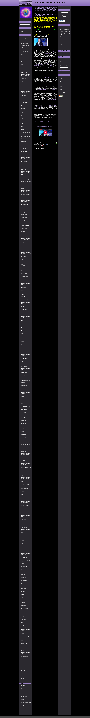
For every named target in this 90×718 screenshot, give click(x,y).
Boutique (22, 118)
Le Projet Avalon (23, 388)
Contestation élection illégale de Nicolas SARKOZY (26, 174)
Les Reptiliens (22, 440)
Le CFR (22, 369)
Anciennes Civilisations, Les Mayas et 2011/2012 (25, 61)
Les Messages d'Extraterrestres (25, 426)
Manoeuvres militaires (23, 470)
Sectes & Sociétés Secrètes (24, 608)
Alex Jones (22, 54)
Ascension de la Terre (23, 78)
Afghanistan (22, 47)
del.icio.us (36, 144)
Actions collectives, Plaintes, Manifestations (24, 43)
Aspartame (22, 83)
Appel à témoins (23, 69)
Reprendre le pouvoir (23, 588)
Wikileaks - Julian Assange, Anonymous (26, 676)
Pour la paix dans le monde (24, 557)
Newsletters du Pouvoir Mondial (25, 497)
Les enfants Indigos (23, 417)
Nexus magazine (23, 699)
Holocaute (22, 284)
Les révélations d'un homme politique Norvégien (25, 442)
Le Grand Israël (23, 382)
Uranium (22, 648)
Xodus (21, 710)
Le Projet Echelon (23, 393)
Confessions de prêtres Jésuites (25, 166)
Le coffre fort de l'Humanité (24, 377)
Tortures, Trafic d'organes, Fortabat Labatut (25, 637)
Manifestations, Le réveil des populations (26, 467)
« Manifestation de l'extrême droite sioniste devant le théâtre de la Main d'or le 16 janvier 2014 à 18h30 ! (45, 8)
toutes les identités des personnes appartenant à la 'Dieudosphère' (45, 65)
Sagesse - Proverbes (23, 600)
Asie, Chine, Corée (23, 81)
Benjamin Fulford (23, 108)
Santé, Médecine (23, 602)
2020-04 (61, 89)
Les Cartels (22, 414)
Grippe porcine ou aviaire (24, 273)
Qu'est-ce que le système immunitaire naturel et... (64, 42)
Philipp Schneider (23, 549)
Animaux (22, 64)
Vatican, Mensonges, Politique (24, 656)
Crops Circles (22, 188)
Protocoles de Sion (23, 574)
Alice (21, 688)
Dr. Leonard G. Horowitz (24, 217)
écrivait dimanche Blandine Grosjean (45, 77)
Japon (21, 314)
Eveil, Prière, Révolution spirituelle (25, 239)
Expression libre (23, 245)
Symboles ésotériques (23, 625)
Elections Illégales (23, 220)
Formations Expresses (23, 250)
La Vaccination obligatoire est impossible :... (65, 31)
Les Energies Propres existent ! (25, 415)
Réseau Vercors (23, 591)
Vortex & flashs (22, 673)
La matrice (22, 344)
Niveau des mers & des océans (25, 508)
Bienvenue (22, 31)
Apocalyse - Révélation (24, 67)
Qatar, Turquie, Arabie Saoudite (25, 577)
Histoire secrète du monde (24, 279)
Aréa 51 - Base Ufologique (24, 72)
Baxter (21, 105)
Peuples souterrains (23, 546)
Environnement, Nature (24, 228)
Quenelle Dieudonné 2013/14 (41, 143)
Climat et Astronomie (23, 148)
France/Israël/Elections (24, 256)
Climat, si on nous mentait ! (24, 151)
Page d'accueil (53, 8)
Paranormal (22, 540)
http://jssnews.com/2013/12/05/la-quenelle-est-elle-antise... (43, 121)
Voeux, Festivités (23, 670)
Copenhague (22, 177)
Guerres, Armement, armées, (24, 276)
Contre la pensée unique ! (24, 696)
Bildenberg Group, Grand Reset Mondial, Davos (26, 110)
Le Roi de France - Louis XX (24, 400)
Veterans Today (23, 661)
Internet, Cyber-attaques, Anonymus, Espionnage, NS (25, 296)
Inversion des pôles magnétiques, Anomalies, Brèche (25, 300)
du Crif (40, 107)
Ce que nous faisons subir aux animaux (26, 132)
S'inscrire (65, 13)
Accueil (21, 41)
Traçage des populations (24, 638)
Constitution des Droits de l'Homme (25, 172)
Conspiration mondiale (23, 169)
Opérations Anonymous (24, 527)
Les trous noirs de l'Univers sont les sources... (64, 29)
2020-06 (61, 86)
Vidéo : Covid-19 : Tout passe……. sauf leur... (65, 36)
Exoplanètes (22, 242)
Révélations (22, 594)
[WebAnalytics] (61, 99)
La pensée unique (23, 347)
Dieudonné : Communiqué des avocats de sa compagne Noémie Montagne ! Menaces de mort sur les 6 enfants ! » (45, 10)
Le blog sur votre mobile (24, 366)
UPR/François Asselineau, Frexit (25, 647)
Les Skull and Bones (23, 448)
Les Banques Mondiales (24, 412)
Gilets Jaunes (22, 267)
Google (21, 270)
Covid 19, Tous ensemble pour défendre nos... (65, 38)
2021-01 (61, 81)
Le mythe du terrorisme (24, 385)
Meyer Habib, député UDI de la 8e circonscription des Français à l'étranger (45, 106)
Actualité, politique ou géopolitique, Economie (25, 45)
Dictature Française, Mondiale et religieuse (25, 212)
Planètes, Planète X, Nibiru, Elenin (25, 551)
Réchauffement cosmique (24, 580)
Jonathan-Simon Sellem (53, 59)
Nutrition (22, 516)
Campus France (23, 126)
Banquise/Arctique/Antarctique (24, 102)
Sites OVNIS (22, 616)
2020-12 (61, 83)
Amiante (22, 59)
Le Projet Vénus (23, 396)
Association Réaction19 (24, 84)
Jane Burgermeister (23, 312)
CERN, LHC (22, 138)
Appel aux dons (23, 70)
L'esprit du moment (23, 323)
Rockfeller (22, 597)
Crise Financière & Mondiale (24, 186)
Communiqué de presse (24, 161)
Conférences (22, 164)
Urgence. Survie (23, 650)
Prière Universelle (23, 569)
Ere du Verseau (23, 231)
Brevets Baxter (22, 121)
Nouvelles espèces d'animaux (24, 513)
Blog (21, 115)
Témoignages (22, 630)
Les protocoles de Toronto (24, 437)
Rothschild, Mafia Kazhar (24, 599)
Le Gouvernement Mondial (24, 378)
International (22, 294)
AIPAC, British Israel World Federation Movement (25, 49)
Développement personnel (24, 210)
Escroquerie (22, 234)
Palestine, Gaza (23, 537)
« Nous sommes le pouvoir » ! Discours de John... (65, 44)
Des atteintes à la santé (24, 207)
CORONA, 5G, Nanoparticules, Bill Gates (25, 179)
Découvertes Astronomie (24, 201)
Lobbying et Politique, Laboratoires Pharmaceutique (25, 461)
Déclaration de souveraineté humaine (25, 196)
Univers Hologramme (23, 645)
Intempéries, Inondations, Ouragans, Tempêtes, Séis (25, 292)
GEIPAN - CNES (23, 262)
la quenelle (50, 50)
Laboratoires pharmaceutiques (24, 361)
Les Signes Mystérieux (23, 446)
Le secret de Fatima (23, 401)
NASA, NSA (22, 491)
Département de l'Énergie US (24, 204)
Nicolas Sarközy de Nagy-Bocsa (25, 505)
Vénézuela (22, 659)
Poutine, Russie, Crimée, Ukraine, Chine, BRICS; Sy (26, 561)
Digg (44, 144)
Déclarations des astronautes (24, 198)
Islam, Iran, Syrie (23, 303)
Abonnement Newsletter (24, 40)
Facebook (48, 144)
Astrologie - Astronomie (24, 92)
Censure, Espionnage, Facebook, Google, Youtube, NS (25, 134)
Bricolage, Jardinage (23, 123)
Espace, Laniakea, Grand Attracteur (25, 236)
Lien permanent (54, 143)
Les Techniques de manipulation (25, 454)
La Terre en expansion (23, 355)
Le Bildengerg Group (23, 364)
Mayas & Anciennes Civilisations (25, 473)
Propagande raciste (23, 572)
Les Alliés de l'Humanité (24, 409)
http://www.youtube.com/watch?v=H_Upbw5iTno (45, 126)
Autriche (22, 98)
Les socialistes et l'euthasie (24, 449)
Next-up (22, 499)
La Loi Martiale (22, 341)
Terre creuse (22, 633)
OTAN (21, 530)
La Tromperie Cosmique (24, 358)
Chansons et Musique (23, 141)
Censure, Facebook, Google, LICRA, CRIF (25, 136)
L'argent (22, 320)
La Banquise (22, 333)
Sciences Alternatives (23, 605)
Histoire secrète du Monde (24, 281)
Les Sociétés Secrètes (23, 451)
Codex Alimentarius (23, 154)
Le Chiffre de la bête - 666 (24, 372)
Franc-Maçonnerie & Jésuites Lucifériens (26, 253)
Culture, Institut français (24, 191)
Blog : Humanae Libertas (24, 691)
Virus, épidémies (23, 667)
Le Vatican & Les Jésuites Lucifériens (25, 406)
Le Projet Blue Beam (23, 390)
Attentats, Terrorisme (23, 95)
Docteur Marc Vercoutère (24, 214)
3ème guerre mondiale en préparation (25, 38)
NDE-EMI (22, 494)
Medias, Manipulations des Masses (25, 478)
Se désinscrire (65, 15)
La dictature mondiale (23, 336)
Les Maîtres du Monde (23, 423)
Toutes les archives (62, 92)
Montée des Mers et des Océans (25, 488)
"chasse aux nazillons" (48, 53)
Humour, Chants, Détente (24, 287)
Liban (21, 457)
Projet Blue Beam (23, 571)
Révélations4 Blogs (23, 707)
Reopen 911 (22, 705)
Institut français (23, 290)
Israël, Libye (22, 306)
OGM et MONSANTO (23, 519)
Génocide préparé (24, 265)
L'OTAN (22, 330)
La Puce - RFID (23, 350)
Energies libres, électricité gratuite (25, 225)
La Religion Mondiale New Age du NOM (26, 352)
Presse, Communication (24, 566)
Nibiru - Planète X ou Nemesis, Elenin (25, 502)
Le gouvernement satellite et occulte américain (25, 380)
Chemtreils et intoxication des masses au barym (26, 145)
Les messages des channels (24, 428)
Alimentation (22, 57)
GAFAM (22, 259)
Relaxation (22, 583)
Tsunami (22, 640)
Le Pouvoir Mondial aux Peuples (49, 2)
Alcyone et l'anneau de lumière (24, 51)
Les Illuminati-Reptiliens (24, 420)
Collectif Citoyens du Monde (24, 694)
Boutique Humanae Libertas (24, 693)
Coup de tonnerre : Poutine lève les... (64, 40)
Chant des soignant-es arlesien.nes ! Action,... (64, 46)
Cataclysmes (22, 129)
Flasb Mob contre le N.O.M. (24, 248)
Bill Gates (22, 112)
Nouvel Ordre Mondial (23, 511)
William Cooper (22, 678)
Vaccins (22, 653)
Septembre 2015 (23, 611)
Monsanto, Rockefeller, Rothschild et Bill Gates (26, 485)
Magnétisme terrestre (23, 464)
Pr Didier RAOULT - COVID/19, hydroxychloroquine (25, 563)
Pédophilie (22, 543)
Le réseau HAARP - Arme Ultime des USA (25, 398)
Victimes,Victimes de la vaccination (25, 662)
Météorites (22, 481)
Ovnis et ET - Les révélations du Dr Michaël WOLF (25, 532)
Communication (23, 158)
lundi (47, 67)
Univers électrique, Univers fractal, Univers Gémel (25, 643)
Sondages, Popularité (23, 619)
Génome (22, 264)
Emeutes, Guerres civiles (24, 222)
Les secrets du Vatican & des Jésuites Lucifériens (25, 444)
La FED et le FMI (23, 338)
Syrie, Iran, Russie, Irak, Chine (24, 627)
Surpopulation (22, 622)
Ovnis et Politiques (23, 535)
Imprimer (40, 144)
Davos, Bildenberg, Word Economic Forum (25, 194)
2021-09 (61, 78)
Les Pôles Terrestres (23, 434)
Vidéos (21, 664)
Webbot (22, 675)
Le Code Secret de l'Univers (24, 375)
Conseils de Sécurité (23, 167)
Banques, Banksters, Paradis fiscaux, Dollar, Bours (25, 100)
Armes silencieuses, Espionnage (25, 75)
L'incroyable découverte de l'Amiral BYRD (25, 327)
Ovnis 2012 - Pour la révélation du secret (26, 702)
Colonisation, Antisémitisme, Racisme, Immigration (25, 156)
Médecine (22, 475)
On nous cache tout (23, 522)
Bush (21, 124)
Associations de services (24, 87)
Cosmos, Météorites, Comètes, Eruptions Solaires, (26, 181)
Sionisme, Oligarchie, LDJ (24, 613)
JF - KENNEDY (23, 317)
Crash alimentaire (23, 183)
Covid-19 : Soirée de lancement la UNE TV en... (65, 34)
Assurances (22, 89)
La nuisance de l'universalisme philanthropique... (63, 27)
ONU (21, 525)
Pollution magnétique (23, 554)
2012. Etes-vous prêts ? (24, 685)
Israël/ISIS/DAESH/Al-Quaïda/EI (25, 309)
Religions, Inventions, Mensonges (25, 585)
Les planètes (22, 431)
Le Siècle (22, 403)
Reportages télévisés (23, 586)
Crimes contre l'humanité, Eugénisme (25, 185)
